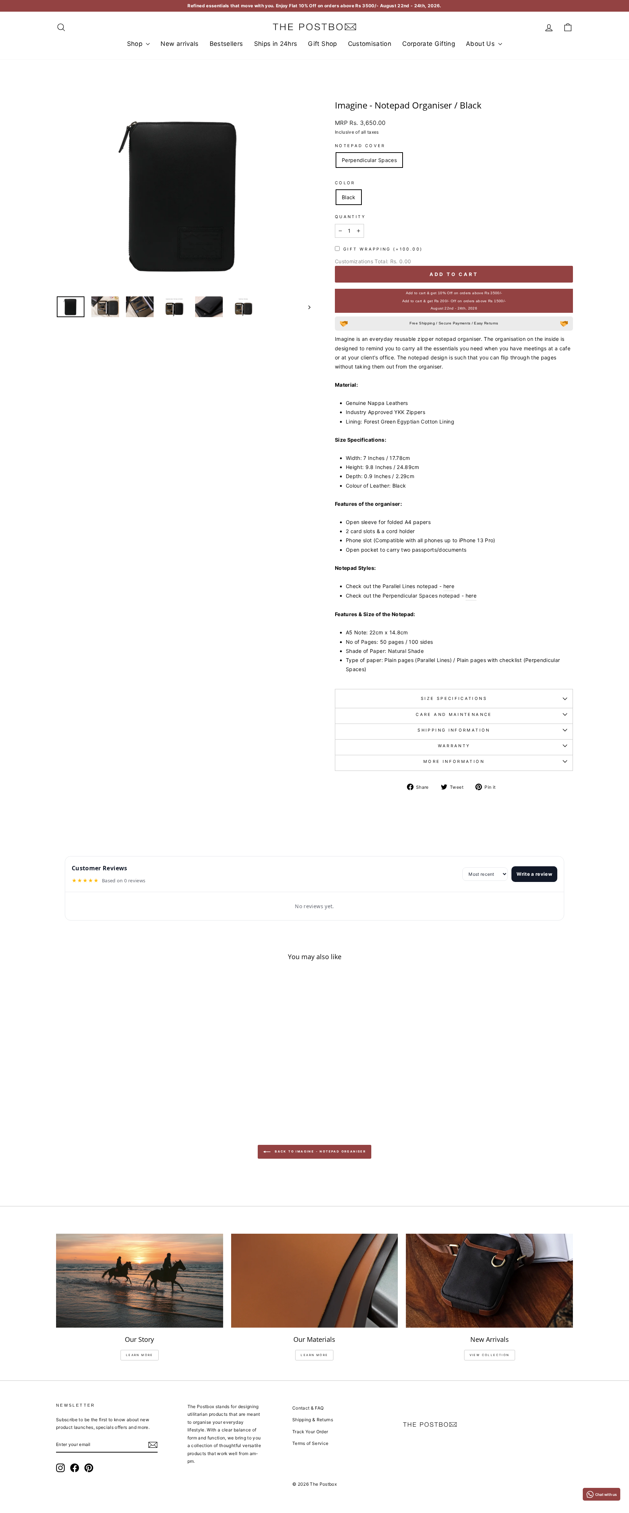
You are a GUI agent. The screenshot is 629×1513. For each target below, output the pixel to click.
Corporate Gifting (428, 43)
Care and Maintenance (454, 714)
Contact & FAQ (308, 1408)
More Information (453, 761)
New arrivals (179, 43)
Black (349, 197)
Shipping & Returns (312, 1419)
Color (345, 182)
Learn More (314, 1355)
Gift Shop (322, 43)
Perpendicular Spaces (369, 160)
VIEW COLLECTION (490, 1355)
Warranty (454, 745)
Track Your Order (310, 1431)
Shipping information (454, 730)
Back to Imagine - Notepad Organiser (319, 1151)
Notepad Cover (360, 145)
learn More (139, 1355)
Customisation (370, 43)
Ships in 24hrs (275, 43)
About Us (481, 43)
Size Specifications (454, 698)
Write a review (534, 874)
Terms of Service (310, 1443)
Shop (136, 43)
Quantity (350, 216)
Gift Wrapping (383, 249)
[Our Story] (139, 1281)
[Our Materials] (314, 1281)
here (448, 586)
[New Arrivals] (489, 1281)
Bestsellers (226, 43)
